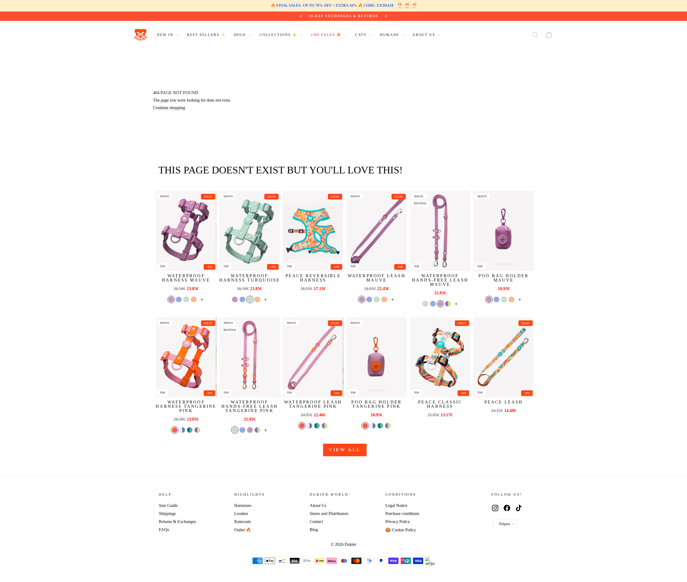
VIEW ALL (345, 449)
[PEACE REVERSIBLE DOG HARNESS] (313, 231)
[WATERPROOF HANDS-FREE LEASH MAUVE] (440, 231)
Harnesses (242, 505)
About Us (318, 505)
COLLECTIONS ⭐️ (279, 35)
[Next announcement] (385, 16)
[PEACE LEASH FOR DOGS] (503, 357)
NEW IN (166, 35)
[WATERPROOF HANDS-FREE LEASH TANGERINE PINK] (250, 357)
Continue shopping (169, 107)
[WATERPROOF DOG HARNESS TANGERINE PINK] (186, 357)
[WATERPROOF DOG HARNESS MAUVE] (186, 231)
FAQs (164, 529)
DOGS (240, 35)
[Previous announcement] (302, 16)
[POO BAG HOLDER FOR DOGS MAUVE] (503, 231)
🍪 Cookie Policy (400, 530)
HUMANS (390, 35)
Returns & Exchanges (177, 521)
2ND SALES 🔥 (327, 35)
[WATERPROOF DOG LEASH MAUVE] (376, 231)
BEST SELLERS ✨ (206, 35)
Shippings (167, 513)
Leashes (241, 513)
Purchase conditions (402, 513)
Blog (314, 529)
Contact (316, 521)
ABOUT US (424, 35)
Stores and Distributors (329, 513)
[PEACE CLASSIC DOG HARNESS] (440, 357)
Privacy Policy (397, 521)
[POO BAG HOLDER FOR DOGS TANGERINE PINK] (376, 357)
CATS (361, 35)
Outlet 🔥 (242, 530)
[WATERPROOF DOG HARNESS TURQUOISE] (250, 231)
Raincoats (242, 521)
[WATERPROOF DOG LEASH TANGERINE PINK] (313, 357)
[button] (171, 299)
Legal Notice (396, 505)
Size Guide (168, 505)
